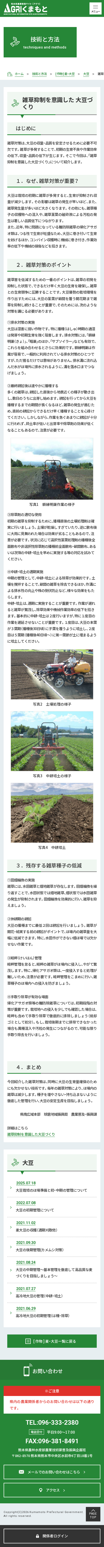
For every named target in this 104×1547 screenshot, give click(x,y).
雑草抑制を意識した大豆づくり (31, 1134)
